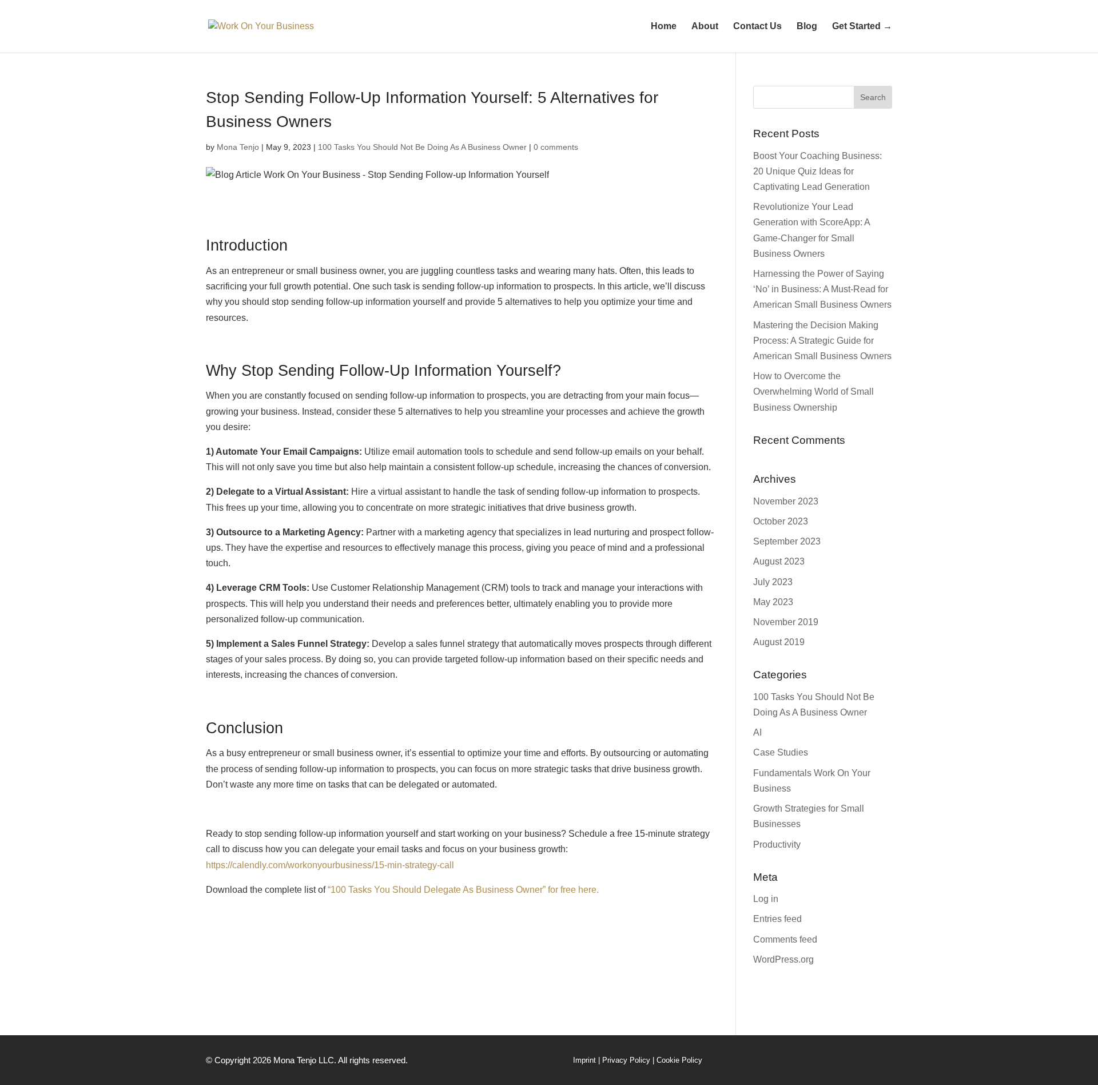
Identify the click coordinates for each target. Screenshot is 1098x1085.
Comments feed (785, 939)
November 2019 (785, 622)
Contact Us (757, 26)
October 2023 (780, 521)
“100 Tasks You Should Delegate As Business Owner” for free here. (463, 890)
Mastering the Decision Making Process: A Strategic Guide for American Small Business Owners (822, 340)
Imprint (584, 1060)
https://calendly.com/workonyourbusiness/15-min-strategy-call (330, 865)
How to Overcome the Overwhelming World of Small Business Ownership (813, 391)
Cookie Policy (679, 1060)
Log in (765, 899)
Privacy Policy (626, 1060)
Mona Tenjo (238, 147)
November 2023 (785, 501)
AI (757, 732)
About (704, 26)
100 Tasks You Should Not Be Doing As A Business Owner (422, 147)
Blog (807, 26)
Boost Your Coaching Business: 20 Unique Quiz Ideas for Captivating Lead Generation (817, 171)
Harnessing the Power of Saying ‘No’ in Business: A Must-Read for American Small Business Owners (822, 289)
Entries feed (777, 919)
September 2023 (787, 541)
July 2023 (773, 582)
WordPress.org (783, 959)
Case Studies (780, 752)
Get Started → (862, 26)
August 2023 (779, 561)
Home (664, 26)
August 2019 (779, 642)
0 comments (556, 147)
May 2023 (773, 602)
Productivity (777, 844)
